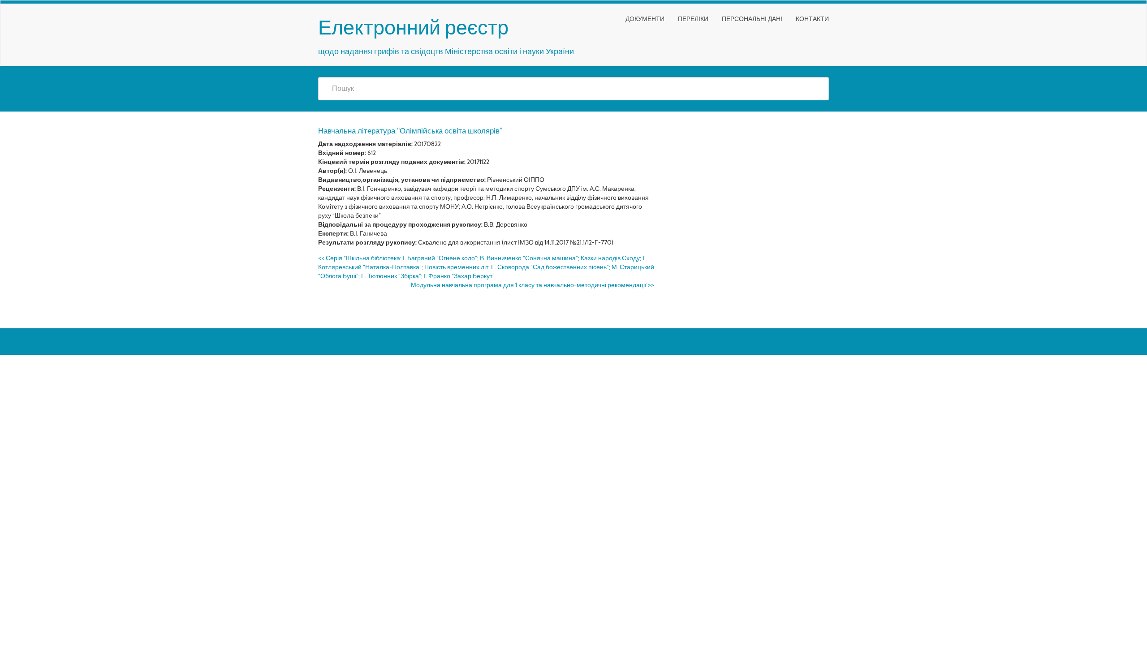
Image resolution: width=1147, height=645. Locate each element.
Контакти (812, 19)
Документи (644, 19)
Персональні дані (752, 19)
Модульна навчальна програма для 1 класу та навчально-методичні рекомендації (532, 285)
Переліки (693, 19)
